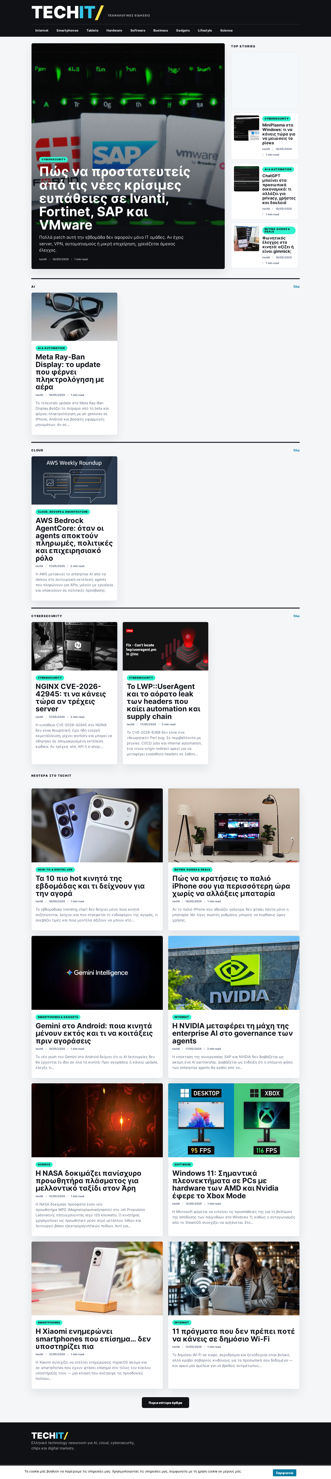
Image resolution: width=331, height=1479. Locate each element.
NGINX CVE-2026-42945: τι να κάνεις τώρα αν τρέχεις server (71, 697)
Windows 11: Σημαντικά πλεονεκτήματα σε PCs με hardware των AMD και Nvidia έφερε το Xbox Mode (225, 1184)
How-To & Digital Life (55, 869)
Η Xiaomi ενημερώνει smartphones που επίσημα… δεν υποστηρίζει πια (93, 1339)
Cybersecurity (53, 159)
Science (226, 30)
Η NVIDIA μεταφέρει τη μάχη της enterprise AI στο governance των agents (232, 1033)
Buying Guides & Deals (277, 230)
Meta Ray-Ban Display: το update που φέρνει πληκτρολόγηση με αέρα (70, 371)
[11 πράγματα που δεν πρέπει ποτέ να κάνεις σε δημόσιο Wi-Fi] (233, 1279)
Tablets (92, 30)
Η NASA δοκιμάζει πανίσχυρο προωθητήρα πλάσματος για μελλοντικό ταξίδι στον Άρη (88, 1181)
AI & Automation (278, 169)
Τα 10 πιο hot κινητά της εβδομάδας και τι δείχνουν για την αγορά (90, 886)
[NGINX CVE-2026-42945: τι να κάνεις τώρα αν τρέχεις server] (74, 646)
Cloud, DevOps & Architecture (63, 511)
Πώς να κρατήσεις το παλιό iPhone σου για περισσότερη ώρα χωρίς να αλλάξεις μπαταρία (231, 886)
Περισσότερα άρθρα (165, 1403)
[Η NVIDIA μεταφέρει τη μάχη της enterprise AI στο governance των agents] (233, 973)
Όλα (296, 286)
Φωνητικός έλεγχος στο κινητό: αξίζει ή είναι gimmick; (278, 245)
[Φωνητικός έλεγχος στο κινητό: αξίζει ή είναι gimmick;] (246, 238)
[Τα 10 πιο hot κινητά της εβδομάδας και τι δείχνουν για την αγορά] (97, 825)
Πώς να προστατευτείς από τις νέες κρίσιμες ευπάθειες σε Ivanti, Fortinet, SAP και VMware (114, 198)
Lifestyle (205, 30)
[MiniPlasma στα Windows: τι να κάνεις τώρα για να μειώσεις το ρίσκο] (246, 128)
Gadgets (183, 30)
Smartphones (67, 30)
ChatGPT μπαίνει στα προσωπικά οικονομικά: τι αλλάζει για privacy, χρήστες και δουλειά (279, 189)
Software (137, 30)
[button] (284, 1473)
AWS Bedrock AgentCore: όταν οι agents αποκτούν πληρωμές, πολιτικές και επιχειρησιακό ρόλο (74, 539)
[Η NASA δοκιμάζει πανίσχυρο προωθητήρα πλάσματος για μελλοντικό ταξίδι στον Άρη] (97, 1120)
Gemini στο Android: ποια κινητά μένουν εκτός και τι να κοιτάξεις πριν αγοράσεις (94, 1033)
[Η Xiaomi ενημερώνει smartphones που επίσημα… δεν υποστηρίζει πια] (97, 1279)
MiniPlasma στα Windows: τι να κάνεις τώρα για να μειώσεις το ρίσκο (278, 134)
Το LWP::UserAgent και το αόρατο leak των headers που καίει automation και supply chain (163, 701)
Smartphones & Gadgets (58, 1017)
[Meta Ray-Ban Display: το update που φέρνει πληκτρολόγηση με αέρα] (74, 317)
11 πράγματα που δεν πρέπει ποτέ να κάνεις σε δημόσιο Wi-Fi (233, 1335)
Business (160, 30)
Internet (41, 30)
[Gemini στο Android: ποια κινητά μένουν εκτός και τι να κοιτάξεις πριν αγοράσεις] (97, 973)
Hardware (114, 30)
